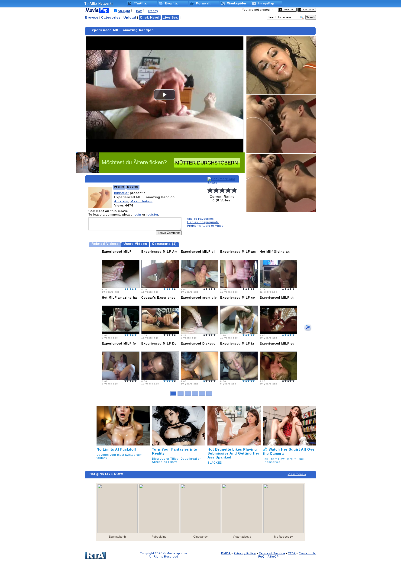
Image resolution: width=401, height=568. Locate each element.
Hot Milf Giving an (275, 251)
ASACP (273, 556)
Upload (129, 17)
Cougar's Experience (158, 297)
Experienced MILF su (277, 343)
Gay (139, 11)
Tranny (153, 11)
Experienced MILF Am (159, 251)
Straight (124, 11)
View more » (297, 474)
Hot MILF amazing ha (119, 297)
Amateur (121, 201)
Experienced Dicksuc (198, 343)
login (137, 214)
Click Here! (150, 17)
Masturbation (141, 201)
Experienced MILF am (238, 251)
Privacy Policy (245, 553)
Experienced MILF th (277, 297)
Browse (91, 17)
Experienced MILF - (118, 251)
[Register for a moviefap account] (307, 10)
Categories (111, 17)
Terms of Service (272, 553)
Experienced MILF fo (119, 343)
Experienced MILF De (158, 343)
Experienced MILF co (237, 297)
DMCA (226, 553)
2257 (292, 553)
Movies (132, 186)
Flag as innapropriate (203, 222)
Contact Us (307, 553)
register (152, 214)
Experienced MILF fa (237, 343)
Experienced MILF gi (198, 251)
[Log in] (287, 10)
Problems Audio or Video (205, 225)
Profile (119, 186)
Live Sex (170, 17)
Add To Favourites (200, 218)
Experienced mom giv (199, 297)
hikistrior (121, 193)
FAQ (261, 556)
